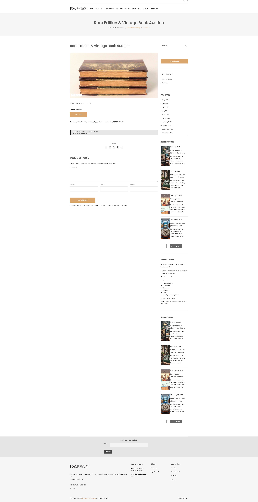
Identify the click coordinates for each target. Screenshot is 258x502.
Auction (164, 83)
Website (132, 185)
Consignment (175, 472)
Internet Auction (119, 28)
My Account (154, 468)
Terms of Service (117, 205)
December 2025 (167, 129)
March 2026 (166, 118)
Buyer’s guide (155, 472)
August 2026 (166, 100)
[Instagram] (187, 2)
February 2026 (167, 122)
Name (72, 185)
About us (174, 468)
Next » (178, 246)
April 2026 (165, 114)
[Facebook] (183, 2)
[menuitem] (92, 8)
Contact (173, 479)
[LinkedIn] (121, 147)
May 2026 (165, 111)
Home (111, 28)
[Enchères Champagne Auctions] (78, 8)
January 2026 (166, 125)
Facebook (164, 303)
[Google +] (118, 147)
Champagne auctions (88, 498)
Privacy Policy (104, 205)
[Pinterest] (114, 147)
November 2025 (167, 133)
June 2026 (165, 107)
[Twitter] (110, 147)
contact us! (171, 273)
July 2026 (165, 104)
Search (186, 46)
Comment (74, 167)
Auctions (173, 476)
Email (102, 185)
